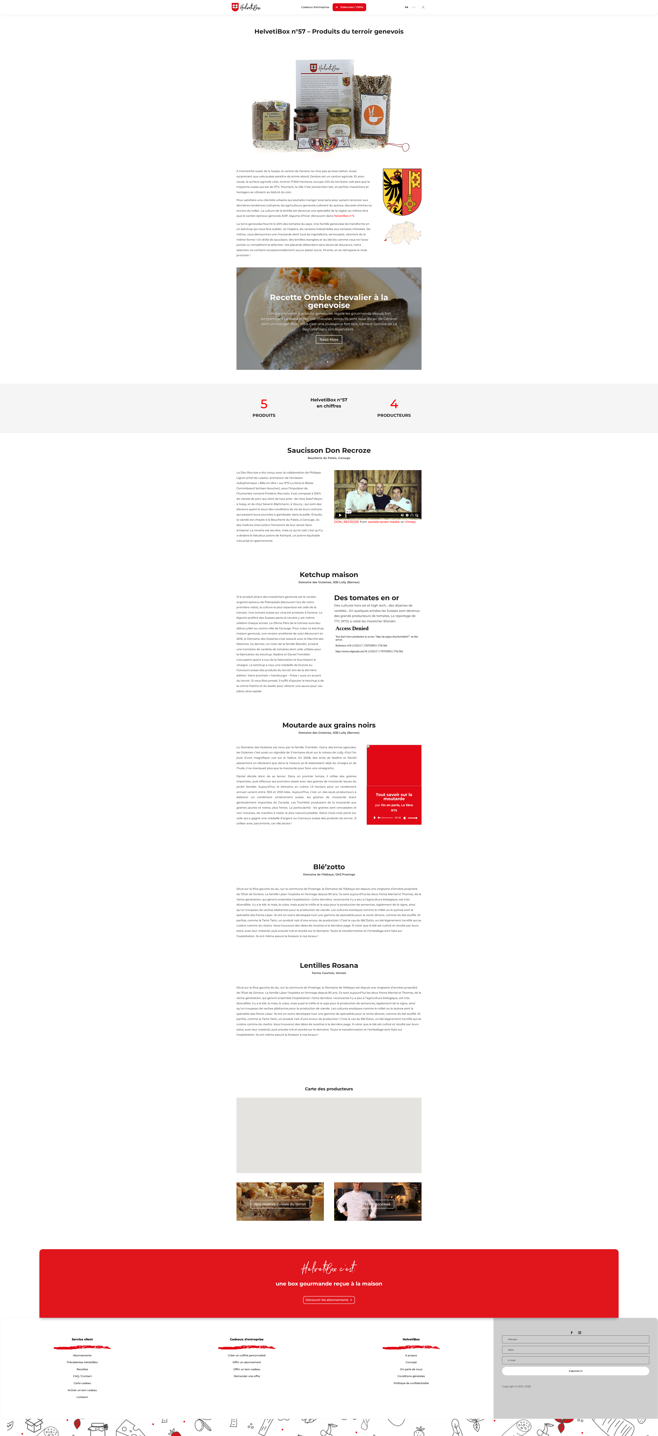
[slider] (411, 818)
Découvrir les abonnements (327, 1300)
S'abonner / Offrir (351, 7)
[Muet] (404, 818)
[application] (394, 818)
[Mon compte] (423, 7)
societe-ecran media (384, 522)
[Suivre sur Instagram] (579, 1332)
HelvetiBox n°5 (344, 215)
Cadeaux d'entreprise (315, 7)
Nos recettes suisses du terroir (280, 1204)
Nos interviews (378, 1204)
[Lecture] (374, 817)
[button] (322, 1138)
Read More (329, 339)
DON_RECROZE (346, 522)
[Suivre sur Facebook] (571, 1332)
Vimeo (410, 522)
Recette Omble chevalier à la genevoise (329, 301)
